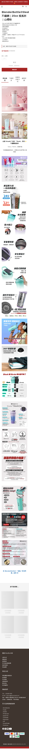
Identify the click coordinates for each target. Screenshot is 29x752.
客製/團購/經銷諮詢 (7, 675)
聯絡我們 (14, 69)
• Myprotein (5, 719)
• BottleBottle (6, 708)
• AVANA (4, 711)
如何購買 (4, 677)
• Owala (4, 710)
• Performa (5, 725)
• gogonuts (5, 715)
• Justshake (5, 717)
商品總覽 (4, 667)
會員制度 (4, 661)
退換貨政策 (5, 681)
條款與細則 (5, 665)
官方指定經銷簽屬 (6, 663)
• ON (3, 721)
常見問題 (4, 679)
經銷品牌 (4, 659)
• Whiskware (5, 713)
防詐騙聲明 (5, 685)
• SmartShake (6, 723)
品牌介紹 (4, 657)
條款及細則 (10, 744)
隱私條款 (5, 744)
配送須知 (4, 683)
